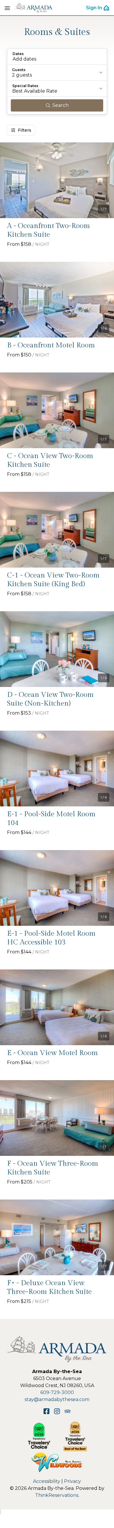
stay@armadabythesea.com (57, 1399)
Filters (24, 130)
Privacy (72, 1481)
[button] (57, 56)
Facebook (46, 1411)
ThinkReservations (56, 1495)
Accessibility (46, 1481)
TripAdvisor (67, 1411)
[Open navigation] (7, 8)
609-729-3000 (57, 1392)
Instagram (57, 1411)
